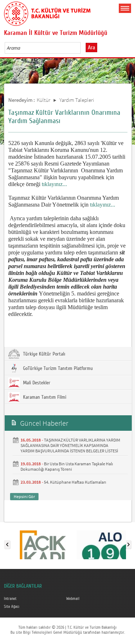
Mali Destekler (36, 383)
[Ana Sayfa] (47, 12)
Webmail (73, 599)
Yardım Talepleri (76, 99)
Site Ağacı (11, 607)
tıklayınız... (54, 184)
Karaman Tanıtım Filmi (44, 397)
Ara (91, 47)
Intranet (10, 599)
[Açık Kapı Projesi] (43, 543)
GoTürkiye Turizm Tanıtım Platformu (57, 368)
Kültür (43, 99)
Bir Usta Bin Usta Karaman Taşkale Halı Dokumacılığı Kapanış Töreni (67, 466)
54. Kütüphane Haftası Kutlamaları (75, 482)
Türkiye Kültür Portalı (43, 354)
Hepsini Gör (24, 496)
